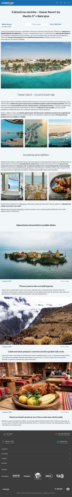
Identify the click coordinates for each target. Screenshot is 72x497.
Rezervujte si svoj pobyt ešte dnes (12, 209)
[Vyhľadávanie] (57, 3)
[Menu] (69, 3)
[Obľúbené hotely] (61, 3)
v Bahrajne (22, 204)
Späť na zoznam (7, 24)
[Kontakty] (65, 3)
